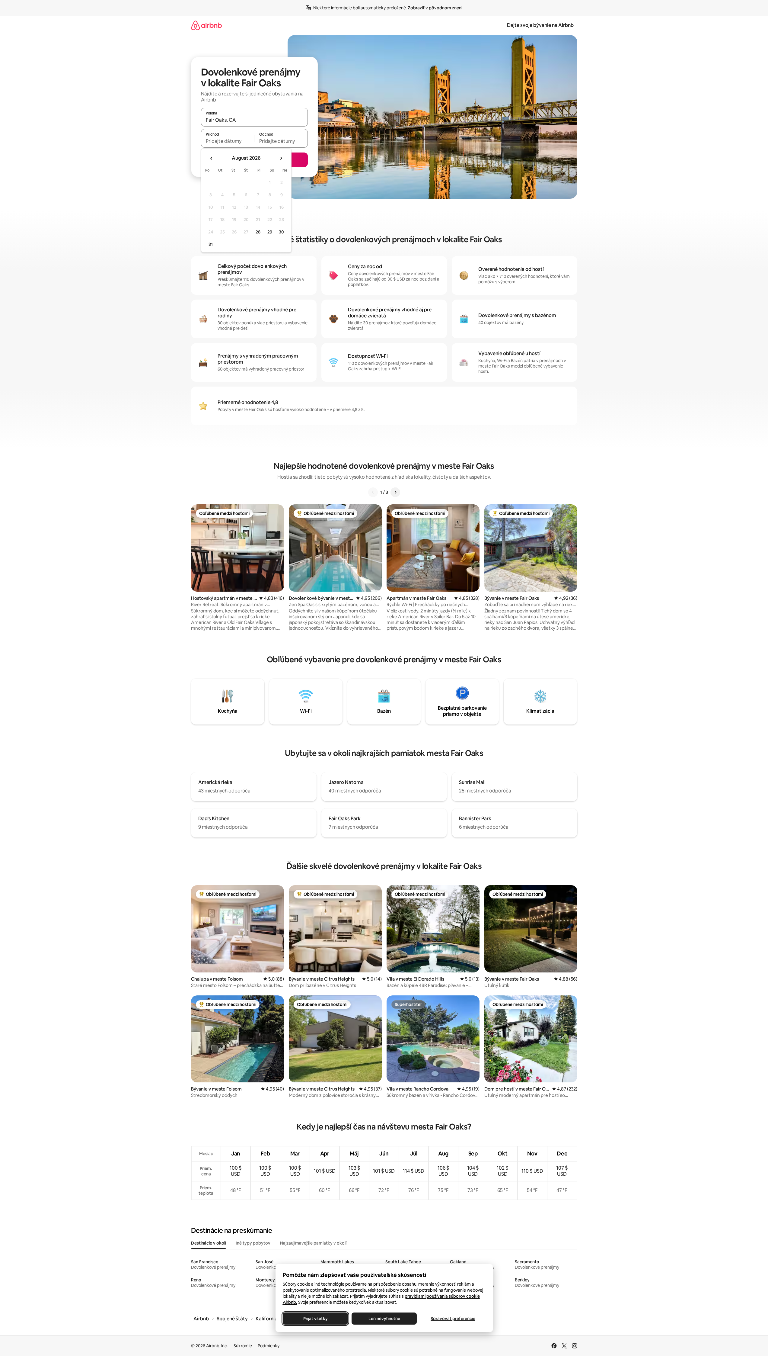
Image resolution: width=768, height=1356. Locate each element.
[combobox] (254, 120)
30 (281, 232)
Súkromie (243, 1345)
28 (258, 232)
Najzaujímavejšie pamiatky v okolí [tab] (313, 1243)
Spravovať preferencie (453, 1318)
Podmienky (268, 1345)
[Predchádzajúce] (373, 492)
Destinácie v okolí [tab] (208, 1243)
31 (211, 244)
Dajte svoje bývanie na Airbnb (540, 25)
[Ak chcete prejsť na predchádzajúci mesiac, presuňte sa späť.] (211, 158)
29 (269, 232)
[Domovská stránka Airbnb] (206, 25)
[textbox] (228, 141)
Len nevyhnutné (384, 1318)
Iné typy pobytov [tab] (253, 1243)
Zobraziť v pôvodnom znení (435, 8)
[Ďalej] (395, 492)
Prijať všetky (315, 1318)
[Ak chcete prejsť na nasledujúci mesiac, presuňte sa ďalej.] (281, 158)
